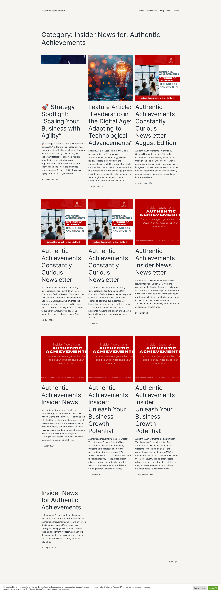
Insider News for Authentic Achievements (61, 500)
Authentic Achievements (53, 10)
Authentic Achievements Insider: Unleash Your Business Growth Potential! (108, 409)
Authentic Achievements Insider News (61, 395)
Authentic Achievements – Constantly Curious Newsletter (63, 265)
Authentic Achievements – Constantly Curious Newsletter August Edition (157, 124)
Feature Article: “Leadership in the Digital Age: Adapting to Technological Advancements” (110, 124)
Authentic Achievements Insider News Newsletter (155, 261)
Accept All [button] (213, 588)
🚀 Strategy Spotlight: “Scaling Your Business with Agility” (60, 121)
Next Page (174, 562)
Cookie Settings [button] (200, 588)
